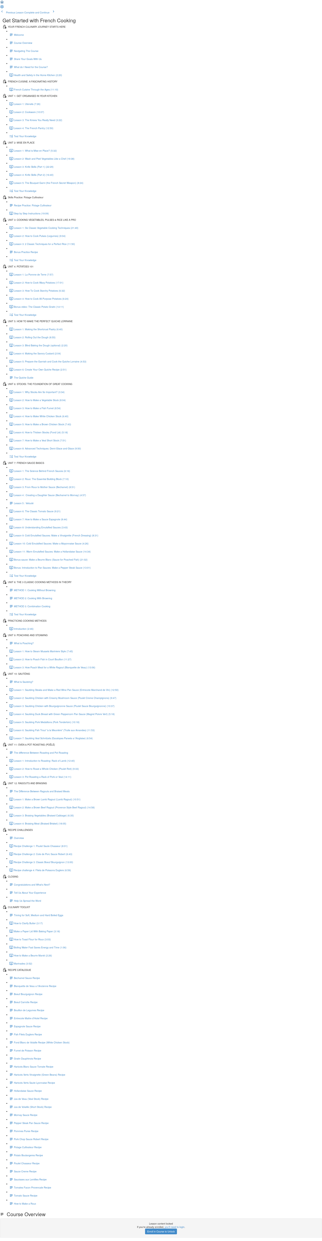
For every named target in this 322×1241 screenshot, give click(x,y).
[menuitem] (2, 7)
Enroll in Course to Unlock (161, 1231)
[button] (2, 3)
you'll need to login (174, 1227)
